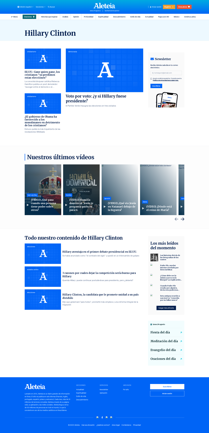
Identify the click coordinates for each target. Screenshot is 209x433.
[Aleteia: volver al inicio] (104, 5)
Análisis (65, 17)
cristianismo (31, 52)
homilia (68, 195)
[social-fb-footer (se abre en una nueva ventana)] (102, 417)
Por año (126, 389)
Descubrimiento (119, 17)
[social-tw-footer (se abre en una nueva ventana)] (107, 417)
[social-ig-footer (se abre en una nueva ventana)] (111, 417)
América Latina (190, 17)
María (145, 202)
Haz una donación (88, 425)
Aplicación (103, 393)
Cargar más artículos (166, 308)
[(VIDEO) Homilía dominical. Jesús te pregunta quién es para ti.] (81, 189)
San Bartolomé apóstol (112, 11)
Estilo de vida (135, 17)
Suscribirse (167, 386)
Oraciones (28, 17)
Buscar (52, 7)
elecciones (31, 247)
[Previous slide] (176, 219)
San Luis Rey (32, 195)
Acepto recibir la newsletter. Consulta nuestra (167, 79)
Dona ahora (182, 7)
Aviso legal (116, 425)
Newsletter (104, 389)
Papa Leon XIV (163, 17)
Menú (15, 17)
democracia (72, 52)
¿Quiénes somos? (103, 425)
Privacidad (137, 425)
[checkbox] (151, 78)
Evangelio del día (163, 350)
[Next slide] (182, 219)
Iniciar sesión (156, 7)
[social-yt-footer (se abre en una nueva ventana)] (98, 417)
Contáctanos (126, 425)
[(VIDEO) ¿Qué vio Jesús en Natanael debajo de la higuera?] (120, 189)
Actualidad (149, 17)
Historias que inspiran (49, 17)
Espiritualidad (103, 17)
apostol (107, 198)
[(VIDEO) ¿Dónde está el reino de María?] (158, 189)
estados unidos (32, 269)
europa (184, 198)
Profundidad (88, 17)
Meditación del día (164, 341)
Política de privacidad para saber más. (166, 80)
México (176, 17)
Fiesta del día (160, 332)
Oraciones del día (163, 359)
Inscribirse (156, 86)
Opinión (76, 17)
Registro (167, 7)
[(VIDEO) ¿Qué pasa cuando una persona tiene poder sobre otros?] (43, 189)
